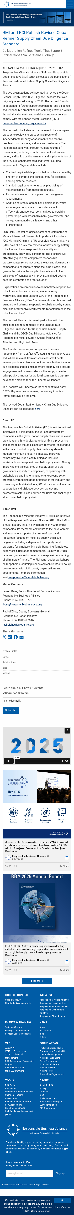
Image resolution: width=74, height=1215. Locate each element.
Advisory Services (48, 1098)
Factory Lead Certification (17, 1030)
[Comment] (14, 866)
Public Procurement (49, 1061)
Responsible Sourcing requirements (24, 123)
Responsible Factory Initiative (53, 1006)
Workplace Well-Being (50, 1058)
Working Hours (47, 1071)
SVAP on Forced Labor (15, 1051)
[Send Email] (21, 636)
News (6, 657)
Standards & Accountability (18, 1003)
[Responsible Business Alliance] (17, 2)
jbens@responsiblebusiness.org (22, 604)
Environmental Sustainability (53, 1051)
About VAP (10, 1048)
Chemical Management (51, 1054)
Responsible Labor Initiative (53, 1003)
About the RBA (46, 1085)
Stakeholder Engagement (52, 1074)
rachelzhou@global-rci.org (18, 624)
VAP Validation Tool (14, 1067)
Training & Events (13, 1027)
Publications (9, 662)
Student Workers (47, 1067)
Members (44, 1092)
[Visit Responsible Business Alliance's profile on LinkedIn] (8, 857)
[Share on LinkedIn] (10, 636)
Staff (42, 1095)
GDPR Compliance (48, 1105)
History (43, 1088)
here (37, 408)
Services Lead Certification (18, 1034)
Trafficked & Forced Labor (51, 1048)
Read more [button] (11, 851)
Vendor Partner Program (51, 1101)
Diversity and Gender (49, 1064)
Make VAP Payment (14, 1071)
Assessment (11, 1098)
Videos (6, 673)
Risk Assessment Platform (18, 1101)
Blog (5, 667)
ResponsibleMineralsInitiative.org (28, 577)
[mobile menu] (70, 4)
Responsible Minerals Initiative (54, 1000)
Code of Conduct (13, 1000)
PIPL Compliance (47, 1108)
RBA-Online (10, 1085)
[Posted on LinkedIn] (67, 858)
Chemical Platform (14, 1095)
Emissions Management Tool (19, 1092)
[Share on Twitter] (5, 636)
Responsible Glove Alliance (52, 1016)
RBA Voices (11, 1088)
